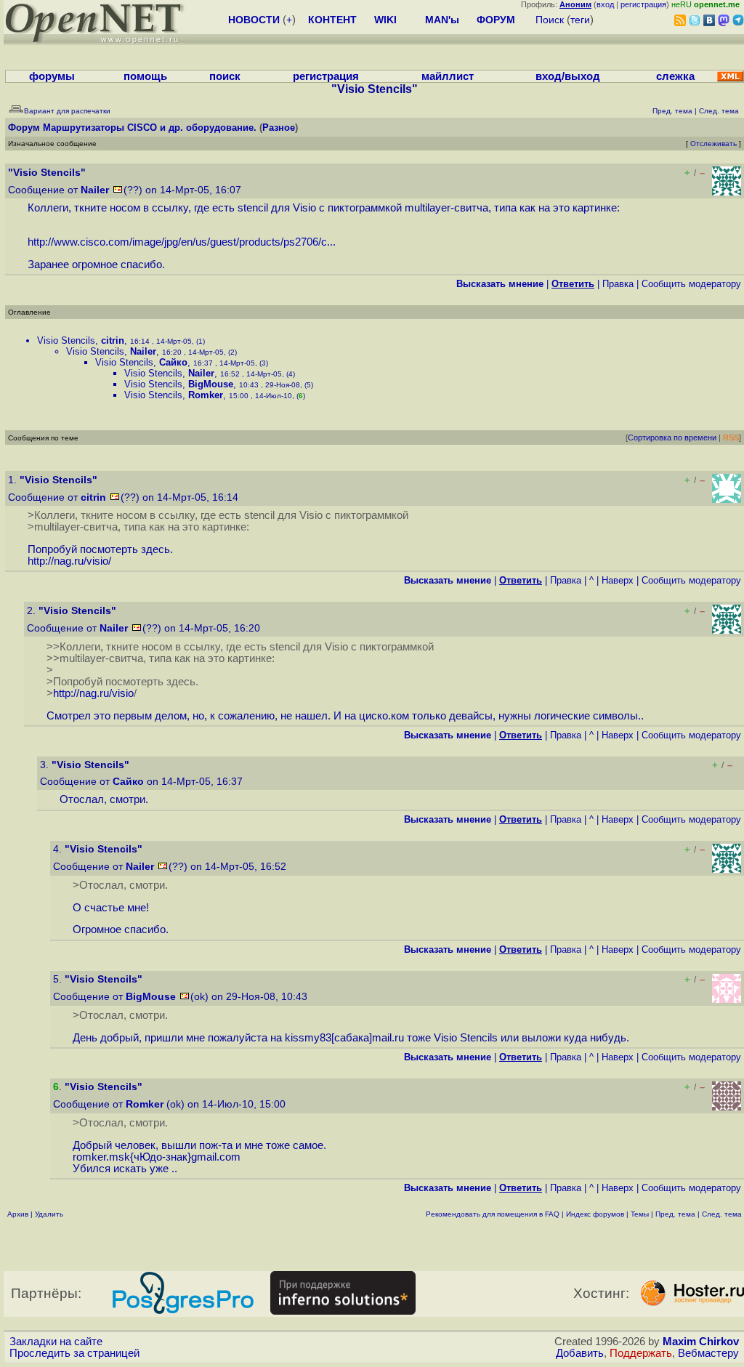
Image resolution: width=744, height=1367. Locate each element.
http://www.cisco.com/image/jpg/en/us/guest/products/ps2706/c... (182, 242)
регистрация (643, 4)
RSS (731, 437)
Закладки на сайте (55, 1341)
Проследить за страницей (74, 1353)
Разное (278, 127)
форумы (52, 76)
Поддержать (641, 1353)
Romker (205, 395)
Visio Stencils (66, 340)
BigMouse (210, 384)
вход (605, 4)
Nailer (95, 190)
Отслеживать (713, 144)
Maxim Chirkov (701, 1341)
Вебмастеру (708, 1353)
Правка (618, 283)
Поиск (549, 19)
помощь (145, 76)
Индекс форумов (595, 1214)
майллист (447, 76)
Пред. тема (675, 1214)
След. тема (722, 1214)
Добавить (580, 1353)
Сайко (173, 362)
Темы (640, 1214)
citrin (112, 340)
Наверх (618, 580)
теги (580, 19)
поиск (224, 76)
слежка (675, 76)
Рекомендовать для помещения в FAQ (492, 1214)
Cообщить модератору (691, 283)
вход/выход (567, 76)
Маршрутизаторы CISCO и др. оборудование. (149, 127)
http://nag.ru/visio (68, 561)
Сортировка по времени (672, 437)
